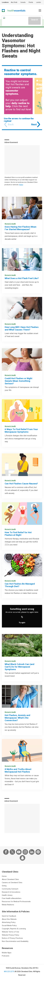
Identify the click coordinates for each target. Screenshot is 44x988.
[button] (40, 10)
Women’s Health (10, 224)
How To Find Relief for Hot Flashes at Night (18, 533)
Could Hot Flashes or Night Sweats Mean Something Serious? (18, 381)
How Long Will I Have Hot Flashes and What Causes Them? (21, 328)
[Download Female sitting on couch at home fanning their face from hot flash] (22, 208)
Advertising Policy (8, 922)
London (38, 2)
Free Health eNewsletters (11, 898)
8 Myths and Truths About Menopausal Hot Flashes (18, 770)
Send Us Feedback (9, 916)
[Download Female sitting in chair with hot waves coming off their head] (22, 750)
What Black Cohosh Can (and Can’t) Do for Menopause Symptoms (19, 667)
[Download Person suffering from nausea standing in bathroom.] (22, 464)
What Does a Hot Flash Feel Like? (22, 278)
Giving (4, 886)
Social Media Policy (9, 925)
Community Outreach (10, 889)
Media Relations (8, 905)
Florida (31, 2)
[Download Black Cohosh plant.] (22, 645)
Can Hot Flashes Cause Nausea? (21, 483)
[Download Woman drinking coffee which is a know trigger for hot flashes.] (22, 308)
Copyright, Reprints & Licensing (14, 929)
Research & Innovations (11, 892)
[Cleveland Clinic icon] (3, 10)
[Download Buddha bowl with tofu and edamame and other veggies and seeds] (22, 565)
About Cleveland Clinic (10, 879)
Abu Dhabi (14, 2)
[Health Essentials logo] (16, 10)
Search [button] (34, 19)
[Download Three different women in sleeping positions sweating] (22, 513)
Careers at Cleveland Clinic (12, 882)
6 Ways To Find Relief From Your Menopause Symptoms (21, 430)
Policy (21, 185)
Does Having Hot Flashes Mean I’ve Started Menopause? (20, 228)
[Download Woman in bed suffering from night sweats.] (22, 359)
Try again (22, 623)
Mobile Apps (6, 953)
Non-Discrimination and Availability (15, 941)
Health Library (7, 895)
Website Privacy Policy (10, 935)
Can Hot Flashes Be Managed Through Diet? (20, 585)
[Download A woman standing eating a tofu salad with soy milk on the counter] (22, 410)
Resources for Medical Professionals (16, 901)
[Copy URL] (22, 617)
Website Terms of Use (10, 932)
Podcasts (5, 956)
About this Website (9, 919)
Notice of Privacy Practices (12, 938)
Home (4, 876)
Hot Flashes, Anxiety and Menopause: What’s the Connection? (17, 718)
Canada (22, 2)
